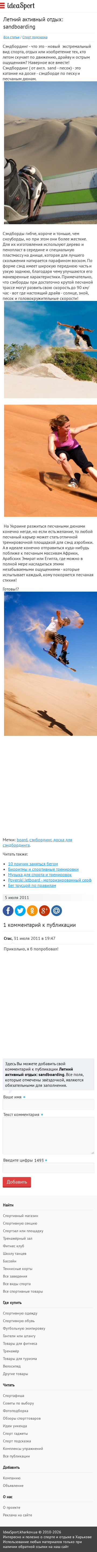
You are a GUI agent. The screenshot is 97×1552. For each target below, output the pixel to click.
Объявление (13, 1485)
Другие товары (15, 1373)
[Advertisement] (48, 786)
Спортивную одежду (20, 1313)
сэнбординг (40, 839)
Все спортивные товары (23, 1291)
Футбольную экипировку (24, 1328)
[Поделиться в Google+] (44, 910)
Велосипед (12, 1366)
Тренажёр (11, 1351)
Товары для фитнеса (20, 1343)
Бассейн (9, 1261)
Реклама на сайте (17, 1515)
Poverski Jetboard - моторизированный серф (50, 880)
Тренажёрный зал (17, 1238)
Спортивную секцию (20, 1223)
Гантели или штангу (19, 1335)
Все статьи (11, 37)
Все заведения (15, 1276)
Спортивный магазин (20, 1215)
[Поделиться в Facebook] (8, 910)
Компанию (11, 1478)
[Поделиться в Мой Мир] (56, 910)
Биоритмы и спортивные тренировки (43, 869)
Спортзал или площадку (23, 1230)
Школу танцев (14, 1253)
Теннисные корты (17, 1268)
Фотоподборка (15, 1410)
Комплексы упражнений (23, 1448)
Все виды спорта (17, 1283)
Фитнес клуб (13, 1245)
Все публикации (16, 1456)
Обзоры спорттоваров (22, 1418)
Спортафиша (13, 1395)
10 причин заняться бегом (33, 863)
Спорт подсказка (34, 37)
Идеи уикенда (15, 1425)
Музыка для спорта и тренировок (40, 874)
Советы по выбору (18, 1403)
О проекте (11, 1507)
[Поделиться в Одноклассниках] (32, 910)
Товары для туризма (20, 1358)
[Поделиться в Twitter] (20, 910)
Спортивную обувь (19, 1320)
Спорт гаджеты (15, 1433)
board (22, 839)
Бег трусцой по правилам (32, 885)
